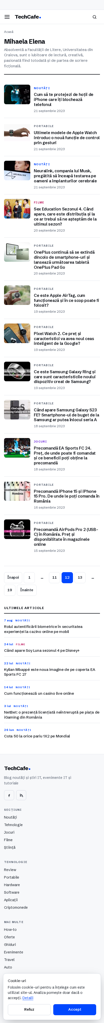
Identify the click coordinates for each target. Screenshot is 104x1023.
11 (54, 577)
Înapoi (13, 577)
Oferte (9, 937)
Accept (74, 1009)
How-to (10, 929)
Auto (8, 967)
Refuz (29, 1009)
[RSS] (21, 795)
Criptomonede (16, 907)
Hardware (12, 885)
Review (10, 870)
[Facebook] (9, 795)
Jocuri (9, 832)
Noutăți (10, 817)
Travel (9, 959)
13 (80, 577)
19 (9, 590)
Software (11, 892)
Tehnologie (13, 825)
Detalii (27, 998)
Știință (9, 847)
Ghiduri (10, 944)
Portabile (11, 877)
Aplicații (11, 900)
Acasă (8, 32)
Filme (8, 840)
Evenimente (13, 952)
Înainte (26, 590)
